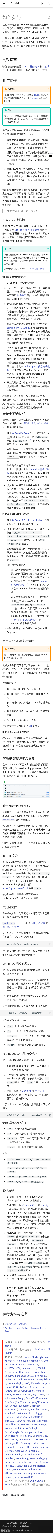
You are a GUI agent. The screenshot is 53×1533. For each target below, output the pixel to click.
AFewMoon (23, 1409)
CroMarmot (26, 1417)
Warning (11, 89)
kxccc (44, 1443)
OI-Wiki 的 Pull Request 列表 (27, 520)
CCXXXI (41, 1368)
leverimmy (19, 1447)
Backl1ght (17, 1383)
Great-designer (37, 1387)
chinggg (38, 1413)
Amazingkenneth (39, 1409)
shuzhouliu (30, 1375)
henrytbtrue (40, 1435)
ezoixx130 (10, 1387)
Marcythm (18, 1394)
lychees (40, 1390)
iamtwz (8, 1390)
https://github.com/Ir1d (15, 888)
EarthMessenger (29, 1424)
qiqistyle (23, 1462)
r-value (43, 1398)
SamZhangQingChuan (16, 1402)
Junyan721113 (16, 1443)
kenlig (27, 1443)
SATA (7, 1484)
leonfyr (8, 1447)
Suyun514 (33, 1379)
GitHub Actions (29, 1205)
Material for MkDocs (20, 1526)
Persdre (34, 1458)
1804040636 (11, 1405)
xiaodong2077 (29, 1473)
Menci (28, 1394)
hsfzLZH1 (38, 1439)
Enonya (42, 1424)
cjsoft (26, 1383)
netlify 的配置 (38, 923)
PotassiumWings (15, 1398)
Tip (9, 110)
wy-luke (17, 1473)
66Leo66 (36, 1405)
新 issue (35, 98)
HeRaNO (9, 1439)
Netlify (44, 1205)
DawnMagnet (23, 1420)
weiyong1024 (35, 1402)
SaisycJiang (23, 1465)
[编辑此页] (49, 17)
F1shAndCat (11, 1428)
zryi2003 (28, 1477)
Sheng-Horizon (37, 1465)
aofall (8, 1413)
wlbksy (8, 1473)
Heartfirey (16, 1435)
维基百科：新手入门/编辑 (16, 1324)
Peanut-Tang (21, 1458)
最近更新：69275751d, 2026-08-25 (18, 1530)
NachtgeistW (35, 1360)
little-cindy (32, 1447)
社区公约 (39, 1090)
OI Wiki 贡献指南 (30, 66)
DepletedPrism (39, 1420)
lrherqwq (44, 1447)
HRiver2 (28, 1439)
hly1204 (19, 1439)
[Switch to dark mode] (42, 3)
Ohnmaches (28, 1454)
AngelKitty (44, 1379)
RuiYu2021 (10, 1465)
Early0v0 (9, 1375)
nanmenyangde (13, 1454)
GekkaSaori (22, 1387)
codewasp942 (12, 1417)
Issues (36, 95)
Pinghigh (43, 1458)
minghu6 (41, 1375)
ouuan (24, 1360)
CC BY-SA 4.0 (36, 1480)
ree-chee (34, 1462)
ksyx (16, 1390)
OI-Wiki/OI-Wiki (20, 433)
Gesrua (24, 1432)
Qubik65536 (32, 1398)
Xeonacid (10, 1360)
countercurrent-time (35, 1372)
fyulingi (33, 1428)
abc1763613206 (12, 1368)
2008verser (24, 1405)
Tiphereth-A (32, 1364)
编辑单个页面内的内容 (36, 423)
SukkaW (23, 1379)
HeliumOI (28, 1435)
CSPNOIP (37, 1417)
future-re (23, 1428)
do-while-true (12, 1424)
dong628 (45, 1383)
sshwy (28, 1357)
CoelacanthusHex (14, 1372)
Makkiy (8, 1394)
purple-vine (11, 1462)
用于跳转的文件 (10, 927)
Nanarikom (33, 1451)
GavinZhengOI (12, 1432)
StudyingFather (40, 1357)
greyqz (32, 1432)
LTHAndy (9, 1451)
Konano (19, 1375)
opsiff (39, 1454)
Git (30, 726)
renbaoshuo (11, 1379)
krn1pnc (35, 1443)
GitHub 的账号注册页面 (27, 230)
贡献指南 (26, 1090)
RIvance (44, 1462)
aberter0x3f (11, 1409)
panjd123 (9, 1458)
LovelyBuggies (26, 1390)
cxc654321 (10, 1420)
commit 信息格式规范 (18, 327)
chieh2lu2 (27, 1413)
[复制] (50, 944)
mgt (34, 1394)
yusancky (18, 1477)
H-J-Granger (18, 1364)
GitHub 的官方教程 (36, 268)
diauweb (35, 1383)
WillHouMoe (35, 1469)
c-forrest (16, 1413)
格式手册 (21, 295)
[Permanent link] (19, 59)
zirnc (45, 1402)
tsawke (8, 1469)
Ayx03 (8, 1383)
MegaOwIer (20, 1451)
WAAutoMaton (20, 1469)
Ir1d (18, 1360)
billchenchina (29, 1368)
